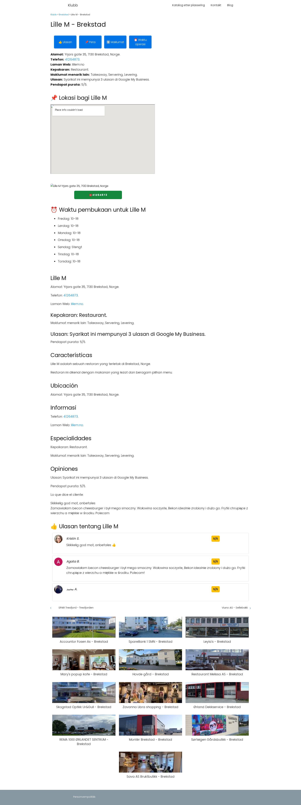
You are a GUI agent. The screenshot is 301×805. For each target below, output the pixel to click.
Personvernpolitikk (84, 797)
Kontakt (216, 5)
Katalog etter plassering (188, 5)
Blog (230, 5)
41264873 (72, 59)
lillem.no (77, 304)
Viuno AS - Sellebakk (235, 607)
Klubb (73, 5)
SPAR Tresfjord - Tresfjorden (76, 607)
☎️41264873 (98, 195)
